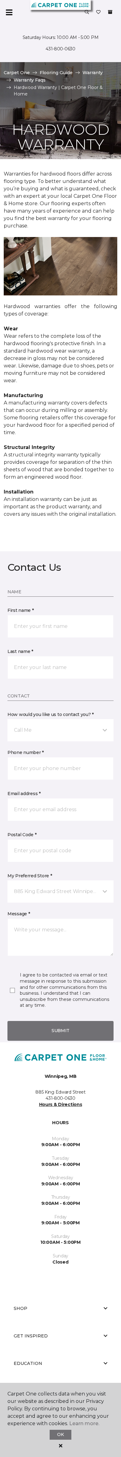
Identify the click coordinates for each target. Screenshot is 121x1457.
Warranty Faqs (30, 80)
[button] (87, 12)
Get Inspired (31, 1336)
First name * (20, 610)
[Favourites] (98, 12)
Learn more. (84, 1423)
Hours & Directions (60, 1104)
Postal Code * (21, 834)
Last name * (20, 651)
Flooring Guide (56, 72)
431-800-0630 (60, 49)
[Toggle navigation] (9, 12)
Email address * (24, 793)
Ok (60, 1434)
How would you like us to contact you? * (50, 714)
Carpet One (17, 72)
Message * (18, 914)
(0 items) (110, 12)
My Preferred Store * (29, 876)
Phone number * (25, 752)
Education (28, 1363)
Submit (60, 1030)
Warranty (93, 72)
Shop (20, 1308)
